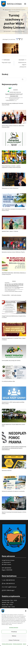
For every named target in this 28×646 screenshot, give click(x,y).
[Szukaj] (22, 79)
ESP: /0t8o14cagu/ (9, 590)
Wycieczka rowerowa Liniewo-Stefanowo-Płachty (13, 252)
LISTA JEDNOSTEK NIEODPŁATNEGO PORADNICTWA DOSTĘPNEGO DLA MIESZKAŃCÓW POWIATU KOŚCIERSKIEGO (14, 448)
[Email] (22, 39)
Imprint (24, 643)
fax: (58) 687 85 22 (9, 583)
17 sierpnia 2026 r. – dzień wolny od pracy (11, 295)
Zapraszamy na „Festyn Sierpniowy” (10, 188)
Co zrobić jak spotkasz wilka (8, 381)
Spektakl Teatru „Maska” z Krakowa (10, 231)
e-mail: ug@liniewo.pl (10, 587)
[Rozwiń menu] (25, 3)
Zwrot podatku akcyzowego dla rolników (11, 360)
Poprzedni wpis (6, 61)
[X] (19, 39)
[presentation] (14, 94)
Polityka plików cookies (7, 643)
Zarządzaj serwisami (13, 627)
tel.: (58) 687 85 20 (9, 580)
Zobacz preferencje (14, 640)
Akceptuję (14, 631)
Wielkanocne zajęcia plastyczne (22, 63)
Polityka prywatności (17, 643)
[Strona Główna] (3, 9)
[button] (25, 611)
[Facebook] (17, 39)
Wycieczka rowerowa (6, 470)
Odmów (14, 636)
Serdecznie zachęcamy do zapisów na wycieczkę (13, 491)
